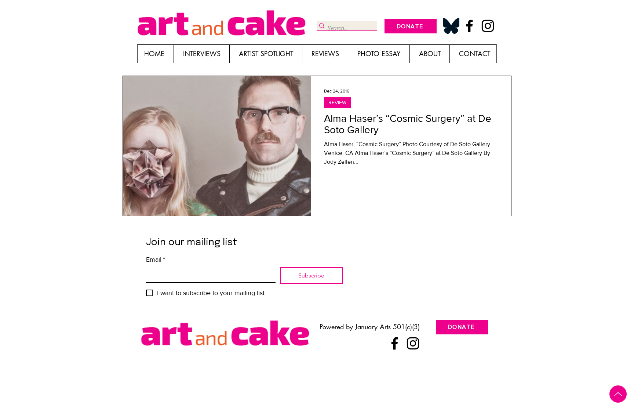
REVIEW (337, 102)
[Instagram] (488, 26)
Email (155, 259)
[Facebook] (469, 26)
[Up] (618, 394)
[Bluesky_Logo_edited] (451, 26)
